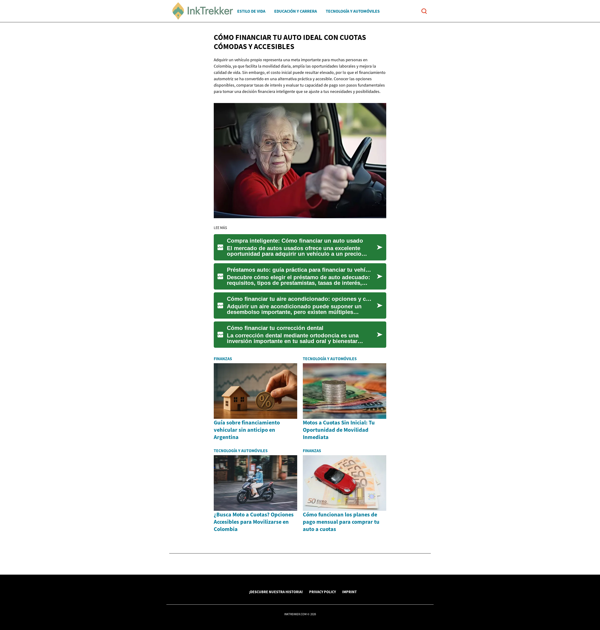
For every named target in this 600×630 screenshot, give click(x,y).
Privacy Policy (322, 591)
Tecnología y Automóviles (353, 11)
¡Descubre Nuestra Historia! (276, 591)
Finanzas (223, 358)
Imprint (349, 591)
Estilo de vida (251, 11)
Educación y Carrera (295, 11)
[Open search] (424, 11)
